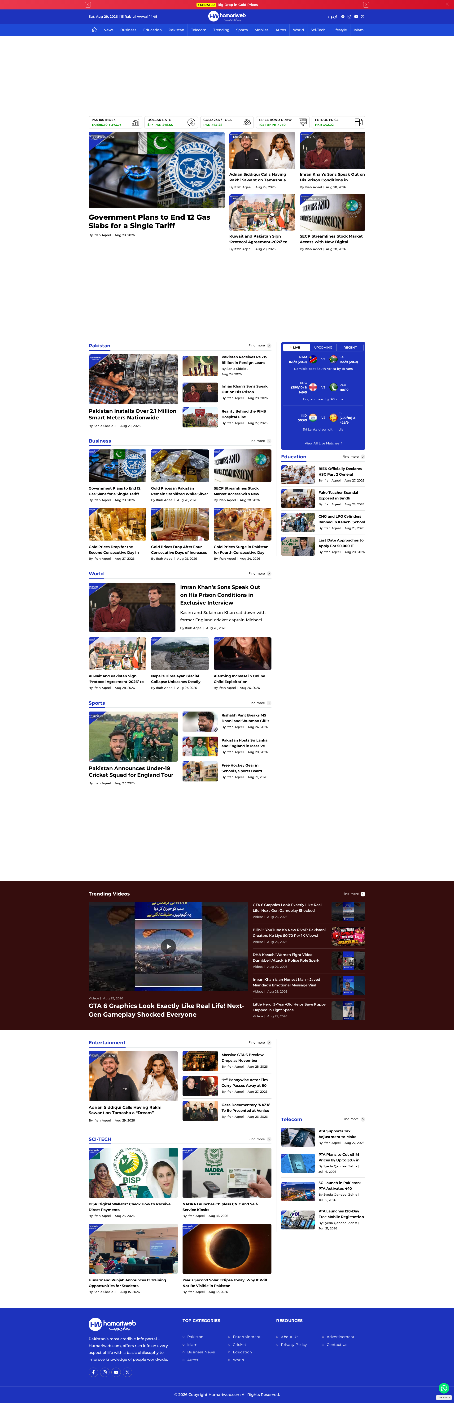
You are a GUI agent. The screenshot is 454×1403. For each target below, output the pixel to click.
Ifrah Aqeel (102, 235)
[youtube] (356, 17)
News (109, 30)
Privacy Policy (294, 1344)
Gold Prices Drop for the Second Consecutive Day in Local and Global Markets (114, 552)
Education (152, 30)
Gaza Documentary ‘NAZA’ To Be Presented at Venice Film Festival (246, 1110)
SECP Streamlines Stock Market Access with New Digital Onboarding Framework (331, 242)
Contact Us (337, 1344)
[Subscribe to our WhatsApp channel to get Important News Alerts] (444, 1388)
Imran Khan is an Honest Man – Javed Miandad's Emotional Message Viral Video (286, 985)
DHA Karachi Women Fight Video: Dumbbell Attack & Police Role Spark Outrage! (286, 960)
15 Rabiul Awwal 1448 (139, 16)
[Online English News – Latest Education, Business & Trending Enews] (227, 17)
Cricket (239, 1344)
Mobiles (262, 30)
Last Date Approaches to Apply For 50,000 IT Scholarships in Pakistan (341, 546)
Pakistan (176, 30)
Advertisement (341, 1337)
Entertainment (244, 136)
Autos (280, 30)
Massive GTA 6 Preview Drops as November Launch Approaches (243, 1060)
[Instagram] (349, 17)
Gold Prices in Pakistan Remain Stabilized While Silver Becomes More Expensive (179, 494)
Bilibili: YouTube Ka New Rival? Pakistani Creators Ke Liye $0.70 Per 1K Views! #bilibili (289, 935)
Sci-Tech (318, 30)
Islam (359, 30)
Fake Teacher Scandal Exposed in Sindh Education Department (340, 498)
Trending (221, 30)
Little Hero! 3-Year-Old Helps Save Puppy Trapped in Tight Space (289, 1007)
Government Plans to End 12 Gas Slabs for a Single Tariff (149, 221)
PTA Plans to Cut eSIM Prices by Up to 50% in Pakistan (339, 1160)
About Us (289, 1337)
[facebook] (342, 17)
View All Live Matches (322, 443)
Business (128, 30)
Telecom (198, 30)
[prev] (88, 5)
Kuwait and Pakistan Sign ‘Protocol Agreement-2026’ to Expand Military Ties (258, 242)
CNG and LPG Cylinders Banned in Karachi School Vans (342, 522)
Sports (242, 30)
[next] (366, 5)
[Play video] (168, 946)
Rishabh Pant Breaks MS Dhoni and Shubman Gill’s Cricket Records (245, 721)
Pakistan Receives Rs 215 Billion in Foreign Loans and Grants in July (244, 363)
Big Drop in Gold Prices (229, 5)
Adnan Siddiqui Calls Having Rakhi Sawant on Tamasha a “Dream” (257, 180)
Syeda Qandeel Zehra (340, 1166)
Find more (257, 345)
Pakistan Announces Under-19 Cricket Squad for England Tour (131, 771)
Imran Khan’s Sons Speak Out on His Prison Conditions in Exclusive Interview (332, 180)
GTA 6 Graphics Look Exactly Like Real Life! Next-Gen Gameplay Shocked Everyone (287, 910)
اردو (333, 17)
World (298, 30)
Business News (103, 136)
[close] (447, 4)
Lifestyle (339, 30)
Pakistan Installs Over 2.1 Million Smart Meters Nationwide (132, 414)
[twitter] (362, 17)
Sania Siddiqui (105, 426)
